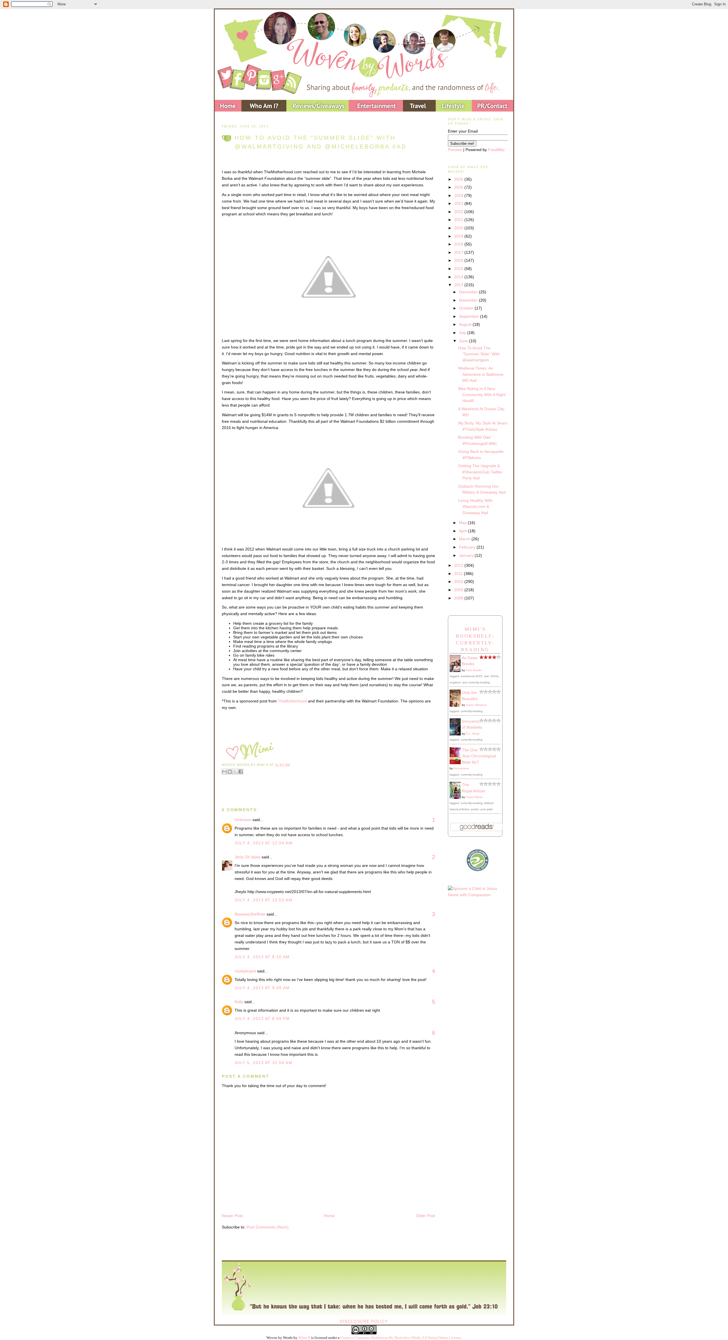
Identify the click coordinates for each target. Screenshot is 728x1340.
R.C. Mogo (473, 733)
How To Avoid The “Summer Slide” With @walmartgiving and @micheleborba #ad (321, 142)
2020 (459, 228)
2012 (459, 565)
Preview (455, 149)
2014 (459, 277)
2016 (459, 260)
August (466, 324)
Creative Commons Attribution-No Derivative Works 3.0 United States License (400, 1337)
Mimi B (304, 1337)
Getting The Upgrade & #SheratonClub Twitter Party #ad (480, 471)
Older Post (425, 1215)
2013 (459, 285)
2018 (459, 244)
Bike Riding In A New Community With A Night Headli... (482, 394)
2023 (459, 203)
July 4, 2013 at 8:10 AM (262, 957)
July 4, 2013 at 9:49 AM (262, 988)
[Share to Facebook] (240, 771)
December (469, 292)
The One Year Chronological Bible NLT (479, 756)
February (468, 547)
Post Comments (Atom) (268, 1227)
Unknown (243, 819)
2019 (459, 236)
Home (329, 1215)
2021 (459, 219)
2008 (459, 598)
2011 (459, 573)
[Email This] (224, 771)
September (469, 316)
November (469, 300)
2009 (459, 589)
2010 (459, 581)
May (463, 522)
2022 (459, 211)
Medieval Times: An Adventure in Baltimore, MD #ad (481, 374)
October (467, 308)
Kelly (239, 1001)
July (463, 332)
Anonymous (461, 768)
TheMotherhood (292, 701)
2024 (459, 195)
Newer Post (232, 1215)
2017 (459, 252)
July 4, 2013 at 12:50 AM (263, 900)
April (463, 531)
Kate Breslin (474, 670)
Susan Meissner (476, 704)
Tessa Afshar (474, 797)
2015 (459, 268)
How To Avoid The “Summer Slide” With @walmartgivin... (479, 354)
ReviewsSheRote (250, 914)
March (465, 539)
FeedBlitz (496, 149)
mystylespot (245, 971)
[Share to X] (235, 771)
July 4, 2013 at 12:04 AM (263, 843)
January (467, 555)
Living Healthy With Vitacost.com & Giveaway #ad (475, 506)
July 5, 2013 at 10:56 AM (263, 1062)
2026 (459, 179)
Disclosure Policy (364, 1321)
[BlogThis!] (230, 771)
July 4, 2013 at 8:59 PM (262, 1018)
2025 (459, 187)
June (464, 341)
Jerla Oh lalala (247, 857)
